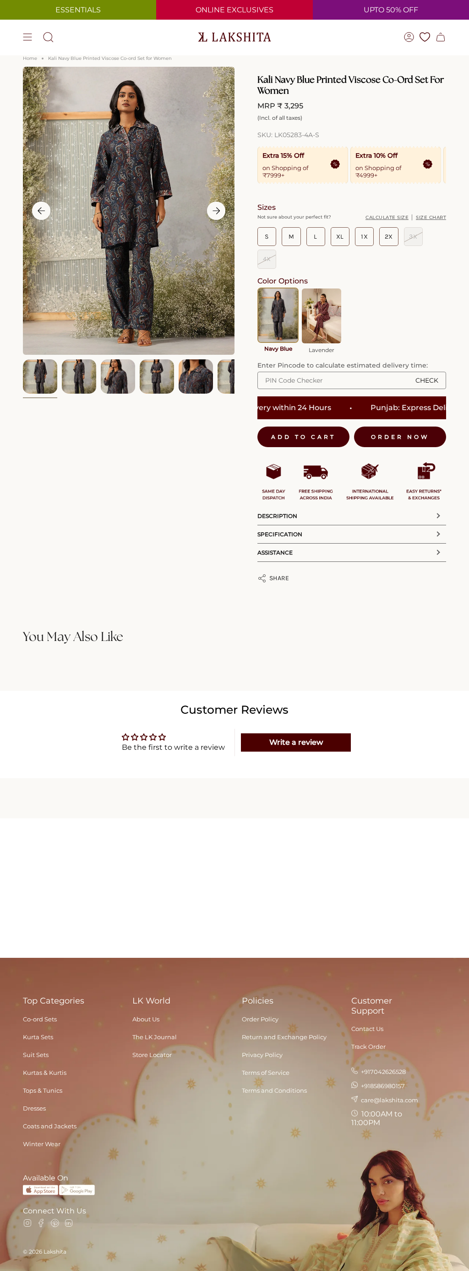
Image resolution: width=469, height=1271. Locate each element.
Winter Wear (41, 1144)
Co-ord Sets (40, 1019)
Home (30, 58)
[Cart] (440, 37)
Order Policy (260, 1019)
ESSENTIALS (78, 9)
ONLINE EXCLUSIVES (234, 9)
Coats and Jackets (49, 1126)
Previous (41, 211)
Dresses (34, 1108)
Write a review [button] (296, 742)
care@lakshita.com (389, 1100)
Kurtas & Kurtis (44, 1072)
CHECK (426, 380)
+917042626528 (383, 1071)
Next (216, 211)
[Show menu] (27, 37)
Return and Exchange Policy (284, 1037)
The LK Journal (154, 1037)
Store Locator (152, 1054)
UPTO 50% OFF (391, 9)
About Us (145, 1019)
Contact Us (367, 1028)
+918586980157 (382, 1085)
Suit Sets (36, 1054)
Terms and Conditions (274, 1090)
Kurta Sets (38, 1037)
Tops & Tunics (42, 1090)
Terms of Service (265, 1072)
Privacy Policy (262, 1054)
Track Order (368, 1046)
